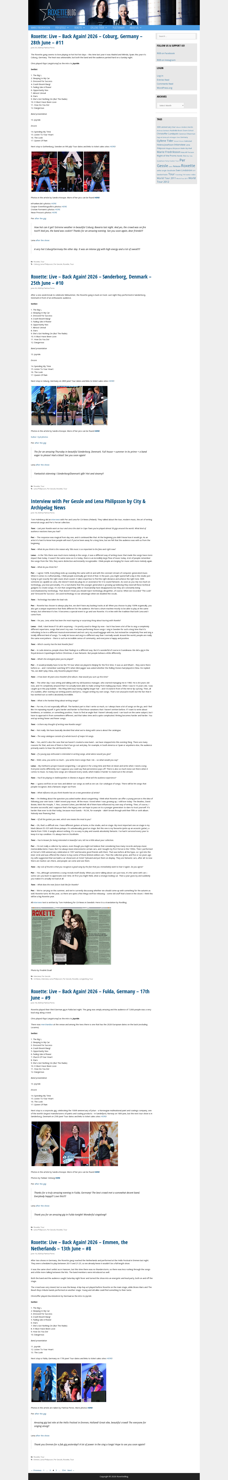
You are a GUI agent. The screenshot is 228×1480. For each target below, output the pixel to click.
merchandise (47, 1024)
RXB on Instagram (166, 59)
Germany (184, 137)
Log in (160, 75)
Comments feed (165, 83)
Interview (37, 976)
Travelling (178, 175)
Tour (42, 261)
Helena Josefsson (165, 144)
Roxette (78, 27)
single (164, 170)
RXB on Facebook (166, 53)
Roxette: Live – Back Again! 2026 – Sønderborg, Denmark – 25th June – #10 (91, 279)
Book (180, 130)
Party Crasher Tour (172, 161)
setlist (159, 170)
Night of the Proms (166, 155)
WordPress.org (164, 87)
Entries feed (163, 79)
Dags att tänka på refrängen (166, 137)
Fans (178, 137)
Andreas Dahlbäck (163, 131)
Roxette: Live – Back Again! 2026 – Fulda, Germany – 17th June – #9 (90, 994)
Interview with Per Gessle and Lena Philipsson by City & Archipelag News (88, 504)
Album (178, 127)
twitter (188, 175)
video (193, 175)
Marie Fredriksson (40, 27)
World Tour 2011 (166, 178)
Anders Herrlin (187, 127)
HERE (112, 146)
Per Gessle (60, 27)
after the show (42, 240)
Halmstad (188, 141)
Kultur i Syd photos (39, 437)
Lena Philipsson (46, 264)
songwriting (84, 979)
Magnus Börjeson (173, 148)
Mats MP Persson (187, 152)
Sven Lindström (184, 170)
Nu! (188, 156)
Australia (173, 130)
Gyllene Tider (97, 27)
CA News (37, 979)
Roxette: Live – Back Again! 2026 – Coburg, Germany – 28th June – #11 (86, 39)
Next (70, 1470)
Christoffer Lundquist (167, 133)
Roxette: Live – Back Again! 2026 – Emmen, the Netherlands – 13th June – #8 (79, 1245)
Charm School (187, 130)
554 (64, 1470)
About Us (134, 27)
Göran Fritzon (179, 141)
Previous (36, 1470)
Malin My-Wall (186, 148)
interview (55, 519)
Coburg (36, 264)
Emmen (37, 1459)
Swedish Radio (162, 175)
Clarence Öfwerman (187, 134)
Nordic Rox (181, 156)
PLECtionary (119, 27)
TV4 (184, 175)
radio (170, 166)
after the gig (40, 218)
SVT (194, 171)
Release (176, 166)
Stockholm (171, 170)
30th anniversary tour (166, 127)
